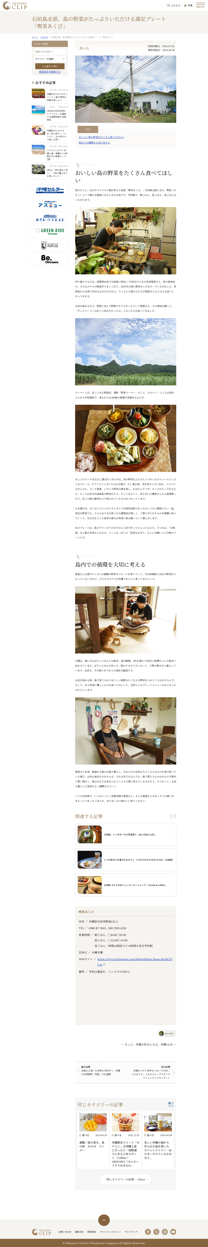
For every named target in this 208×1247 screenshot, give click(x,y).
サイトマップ (131, 1231)
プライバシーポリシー (110, 1231)
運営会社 (79, 1231)
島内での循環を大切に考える (94, 142)
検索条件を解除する (50, 71)
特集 (190, 5)
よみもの (175, 5)
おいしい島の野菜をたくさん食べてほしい (101, 137)
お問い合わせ (64, 1231)
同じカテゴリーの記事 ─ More (125, 1179)
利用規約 (91, 1231)
